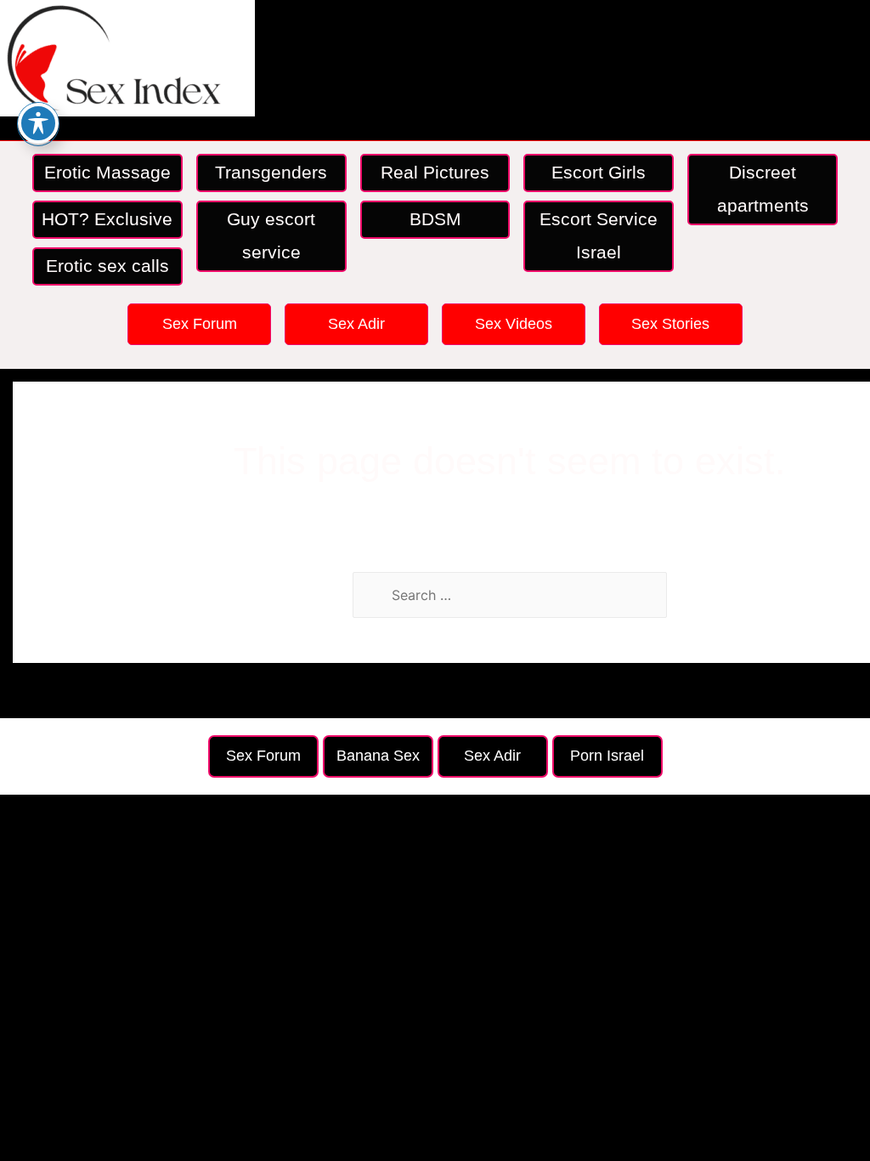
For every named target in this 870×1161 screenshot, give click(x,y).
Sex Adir (356, 323)
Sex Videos (513, 323)
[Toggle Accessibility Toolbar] (38, 123)
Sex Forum (199, 323)
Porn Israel (607, 755)
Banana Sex (378, 755)
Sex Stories (670, 323)
